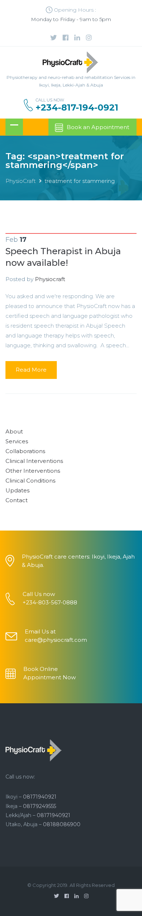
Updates (17, 490)
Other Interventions (32, 470)
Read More (31, 369)
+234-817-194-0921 (77, 107)
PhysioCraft (20, 180)
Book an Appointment (98, 127)
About (14, 431)
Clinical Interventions (34, 460)
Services (16, 441)
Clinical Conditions (30, 480)
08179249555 (39, 806)
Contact (16, 500)
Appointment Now (49, 677)
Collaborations (25, 451)
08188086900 (61, 824)
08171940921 (39, 796)
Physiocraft (50, 279)
